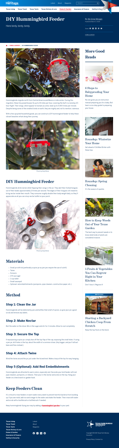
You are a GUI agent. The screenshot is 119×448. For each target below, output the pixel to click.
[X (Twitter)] (93, 28)
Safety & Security (98, 9)
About (60, 3)
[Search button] (97, 3)
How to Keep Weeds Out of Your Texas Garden (97, 224)
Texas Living (10, 9)
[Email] (101, 28)
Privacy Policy (90, 439)
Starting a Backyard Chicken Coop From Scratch (98, 321)
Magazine (68, 3)
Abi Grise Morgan (95, 19)
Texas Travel (22, 9)
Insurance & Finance (81, 9)
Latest (53, 3)
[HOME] (6, 45)
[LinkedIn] (96, 28)
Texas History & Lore (49, 9)
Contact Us (99, 439)
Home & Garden (65, 9)
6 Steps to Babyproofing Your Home (97, 91)
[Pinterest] (98, 28)
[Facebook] (90, 28)
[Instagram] (37, 433)
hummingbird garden (51, 406)
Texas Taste (34, 9)
